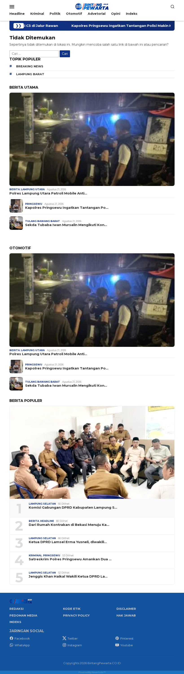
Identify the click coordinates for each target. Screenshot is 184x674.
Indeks (15, 622)
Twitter (73, 638)
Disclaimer (126, 608)
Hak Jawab (126, 615)
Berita (14, 189)
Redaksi (16, 608)
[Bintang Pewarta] (92, 6)
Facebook (22, 638)
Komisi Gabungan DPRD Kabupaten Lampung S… (73, 508)
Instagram (75, 645)
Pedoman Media (23, 615)
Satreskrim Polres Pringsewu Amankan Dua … (70, 559)
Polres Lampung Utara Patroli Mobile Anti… (48, 193)
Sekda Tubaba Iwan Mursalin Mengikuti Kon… (66, 225)
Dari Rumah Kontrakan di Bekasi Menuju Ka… (69, 525)
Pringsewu (33, 203)
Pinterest (127, 638)
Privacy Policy (76, 615)
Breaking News (29, 66)
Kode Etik (72, 608)
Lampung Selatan (42, 503)
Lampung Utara (33, 189)
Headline (47, 521)
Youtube (126, 645)
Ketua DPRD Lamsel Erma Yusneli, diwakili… (68, 542)
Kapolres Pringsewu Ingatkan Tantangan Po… (66, 208)
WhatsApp (22, 645)
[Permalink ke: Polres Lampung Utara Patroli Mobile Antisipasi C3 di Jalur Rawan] (92, 139)
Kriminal (35, 555)
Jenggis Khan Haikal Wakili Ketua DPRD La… (68, 576)
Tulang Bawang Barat (42, 221)
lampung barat (30, 74)
